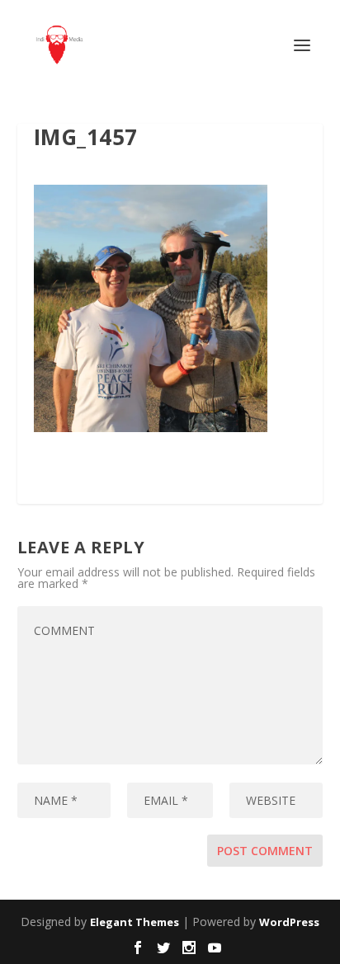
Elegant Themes (134, 922)
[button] (150, 309)
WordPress (289, 922)
